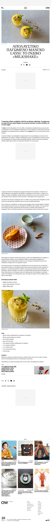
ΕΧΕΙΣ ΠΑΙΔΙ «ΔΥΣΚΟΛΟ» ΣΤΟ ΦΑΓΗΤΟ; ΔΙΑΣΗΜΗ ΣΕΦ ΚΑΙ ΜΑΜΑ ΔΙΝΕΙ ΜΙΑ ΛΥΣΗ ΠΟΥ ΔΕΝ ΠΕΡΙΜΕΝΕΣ (8, 464)
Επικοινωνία (29, 510)
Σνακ (19, 460)
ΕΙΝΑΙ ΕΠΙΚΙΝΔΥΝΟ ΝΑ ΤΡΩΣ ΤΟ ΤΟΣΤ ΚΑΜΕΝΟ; (25, 463)
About (28, 501)
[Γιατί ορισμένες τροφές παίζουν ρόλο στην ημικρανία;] (42, 450)
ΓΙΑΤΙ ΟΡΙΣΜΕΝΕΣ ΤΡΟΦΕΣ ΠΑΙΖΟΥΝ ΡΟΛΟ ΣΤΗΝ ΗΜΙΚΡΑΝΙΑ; (41, 463)
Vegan (4, 286)
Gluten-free (10, 286)
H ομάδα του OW (30, 504)
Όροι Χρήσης (29, 507)
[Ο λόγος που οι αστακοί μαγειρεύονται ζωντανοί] (42, 478)
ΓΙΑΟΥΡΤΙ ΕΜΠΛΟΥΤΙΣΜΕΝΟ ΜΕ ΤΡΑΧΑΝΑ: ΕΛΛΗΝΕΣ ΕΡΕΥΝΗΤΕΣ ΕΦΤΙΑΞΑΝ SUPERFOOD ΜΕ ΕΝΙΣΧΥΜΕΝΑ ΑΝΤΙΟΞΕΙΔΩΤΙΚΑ (8, 493)
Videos (39, 514)
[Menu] (25, 8)
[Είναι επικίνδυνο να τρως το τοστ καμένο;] (25, 450)
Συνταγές (3, 373)
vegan (29, 204)
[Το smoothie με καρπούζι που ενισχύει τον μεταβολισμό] (42, 370)
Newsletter (29, 508)
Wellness (39, 504)
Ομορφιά (39, 508)
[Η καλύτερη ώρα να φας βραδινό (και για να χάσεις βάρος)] (25, 478)
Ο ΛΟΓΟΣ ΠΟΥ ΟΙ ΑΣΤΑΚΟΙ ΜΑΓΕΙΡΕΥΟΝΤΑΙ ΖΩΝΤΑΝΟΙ (41, 491)
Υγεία (39, 501)
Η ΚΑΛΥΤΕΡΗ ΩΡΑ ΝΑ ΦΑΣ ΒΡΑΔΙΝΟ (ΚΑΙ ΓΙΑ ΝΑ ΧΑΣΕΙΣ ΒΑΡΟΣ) (25, 492)
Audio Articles (40, 513)
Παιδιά (2, 460)
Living (39, 510)
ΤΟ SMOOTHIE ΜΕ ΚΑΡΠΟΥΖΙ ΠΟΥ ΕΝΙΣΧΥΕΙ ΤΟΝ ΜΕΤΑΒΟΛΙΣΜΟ (8, 369)
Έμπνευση (39, 511)
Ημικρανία (36, 460)
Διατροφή (25, 62)
